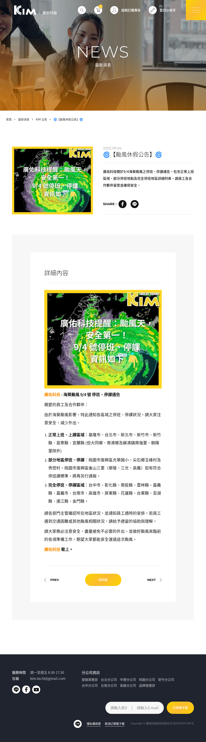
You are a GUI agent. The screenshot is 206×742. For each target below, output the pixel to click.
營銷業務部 (90, 679)
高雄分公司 (128, 685)
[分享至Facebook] (122, 204)
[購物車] (98, 10)
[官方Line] (16, 689)
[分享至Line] (135, 204)
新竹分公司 (166, 679)
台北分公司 (109, 679)
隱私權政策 (94, 723)
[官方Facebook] (26, 689)
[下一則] (154, 580)
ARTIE (190, 723)
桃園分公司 (147, 679)
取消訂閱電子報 (115, 723)
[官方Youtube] (36, 689)
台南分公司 (109, 685)
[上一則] (51, 580)
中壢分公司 (128, 679)
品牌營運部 (147, 685)
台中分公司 (90, 685)
